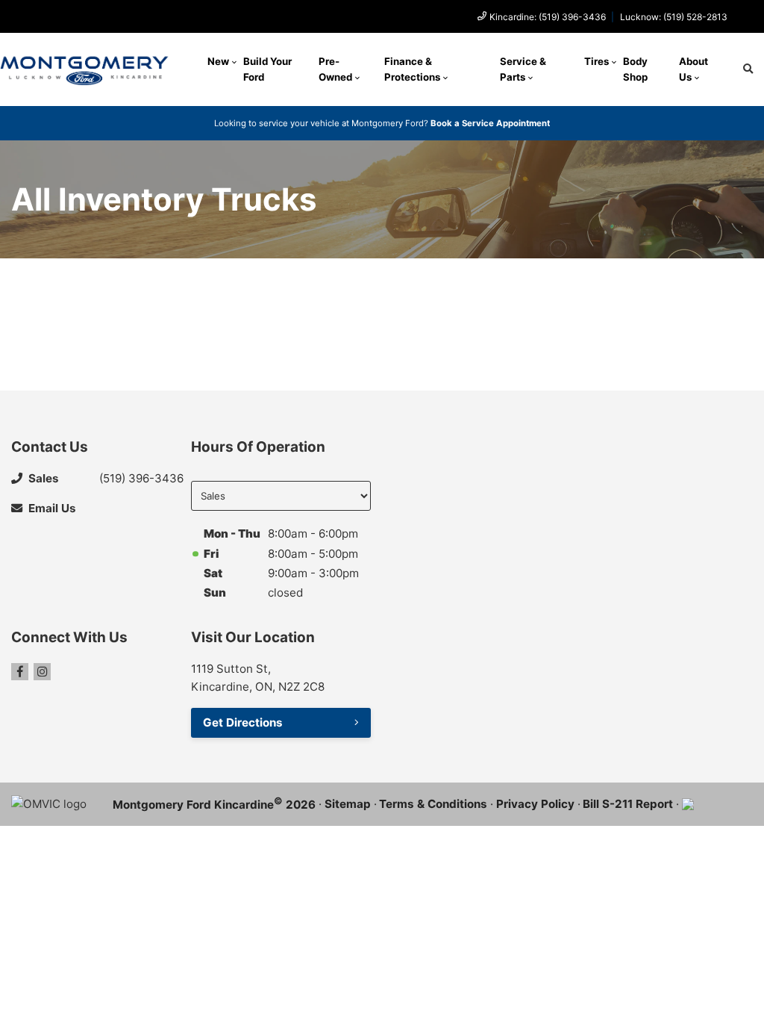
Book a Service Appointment (490, 123)
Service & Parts (523, 69)
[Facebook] (19, 671)
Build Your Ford (267, 69)
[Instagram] (42, 671)
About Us (693, 69)
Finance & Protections (412, 69)
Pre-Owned (335, 69)
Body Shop (635, 69)
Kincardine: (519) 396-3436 (547, 16)
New (218, 61)
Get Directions (243, 722)
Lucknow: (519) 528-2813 (673, 16)
